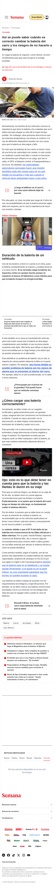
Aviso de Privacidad (11, 862)
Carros (16, 623)
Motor (37, 623)
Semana (5, 28)
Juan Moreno (8, 628)
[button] (27, 462)
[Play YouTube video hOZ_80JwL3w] (27, 462)
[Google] (3, 855)
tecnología (27, 623)
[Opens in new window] (8, 855)
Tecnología (15, 28)
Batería (6, 623)
